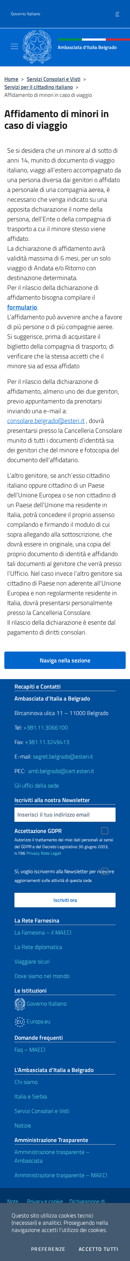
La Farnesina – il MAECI (43, 932)
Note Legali (51, 853)
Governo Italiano (25, 14)
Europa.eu (37, 1021)
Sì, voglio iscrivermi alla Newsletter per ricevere (64, 871)
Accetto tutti (98, 1249)
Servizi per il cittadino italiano (38, 87)
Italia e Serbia (30, 1096)
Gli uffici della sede (36, 785)
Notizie (22, 1125)
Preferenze (48, 1249)
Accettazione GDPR (38, 830)
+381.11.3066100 (45, 727)
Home (11, 79)
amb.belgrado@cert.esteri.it (61, 771)
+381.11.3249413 (47, 742)
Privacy (33, 853)
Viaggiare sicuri (31, 961)
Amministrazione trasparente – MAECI (60, 1175)
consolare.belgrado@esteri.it (45, 421)
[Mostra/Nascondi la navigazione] (14, 46)
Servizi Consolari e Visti (54, 79)
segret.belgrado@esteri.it (63, 756)
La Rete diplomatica (38, 946)
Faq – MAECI (30, 1049)
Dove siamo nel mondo (41, 976)
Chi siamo (26, 1081)
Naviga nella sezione (65, 660)
